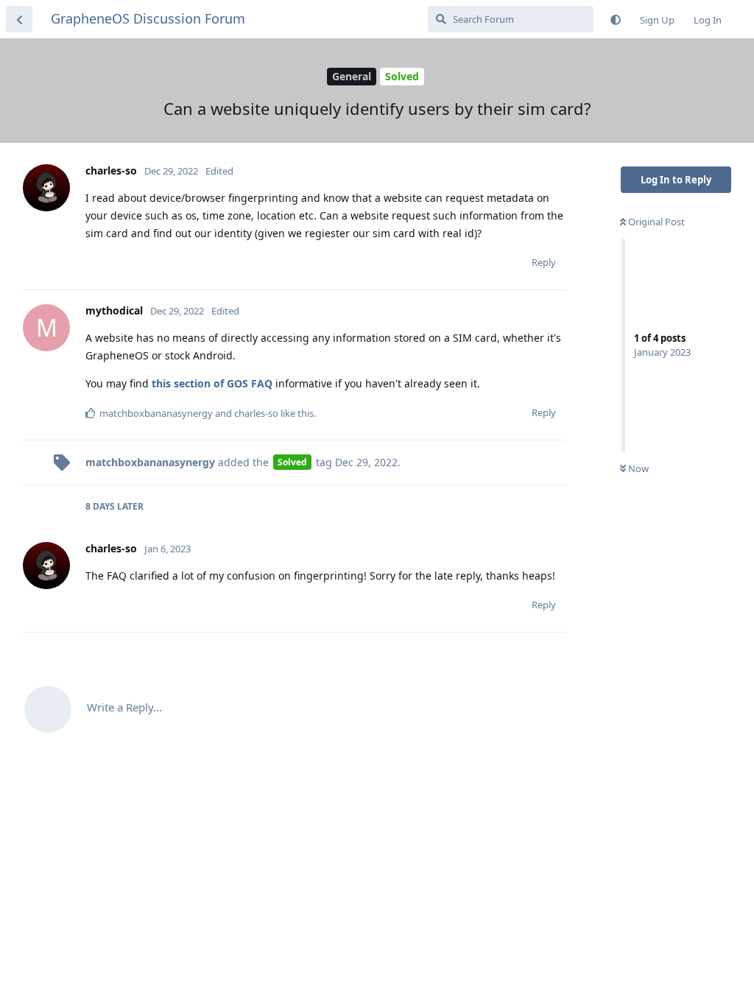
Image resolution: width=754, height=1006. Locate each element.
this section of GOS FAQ (212, 383)
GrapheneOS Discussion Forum (148, 18)
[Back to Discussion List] (19, 19)
